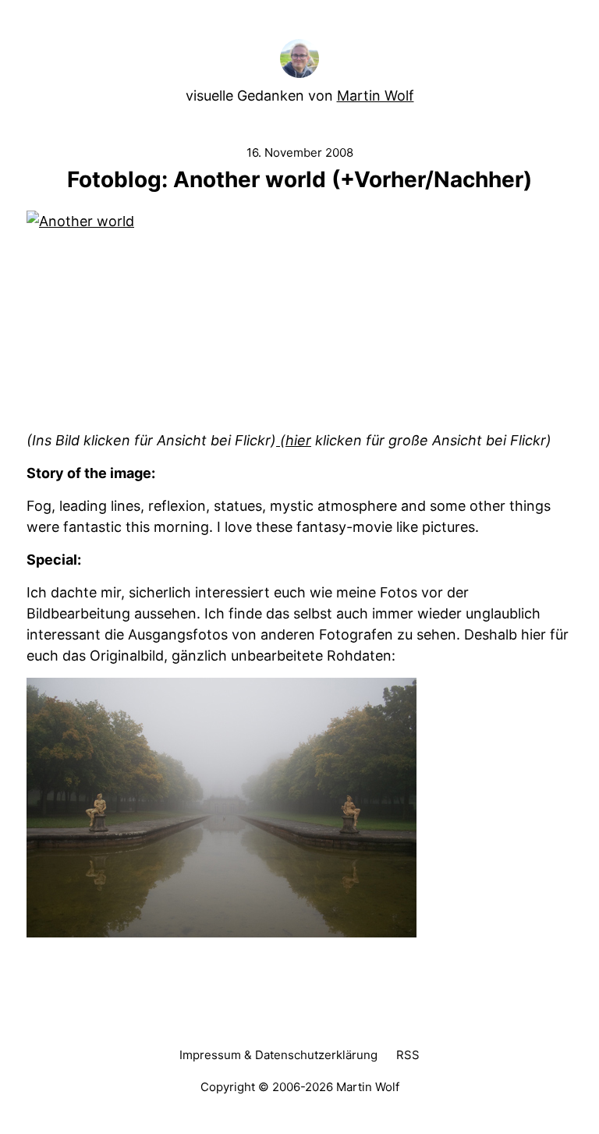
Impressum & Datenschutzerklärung (278, 1054)
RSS (408, 1054)
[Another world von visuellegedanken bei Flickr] (299, 320)
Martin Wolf (375, 95)
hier (298, 440)
